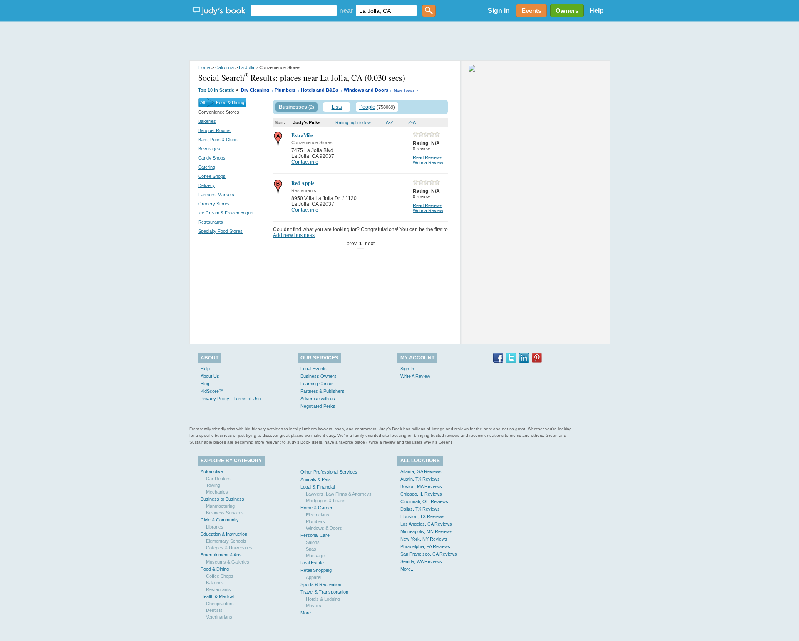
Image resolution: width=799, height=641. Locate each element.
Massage (315, 555)
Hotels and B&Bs (319, 89)
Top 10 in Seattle (216, 89)
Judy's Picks (306, 122)
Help (596, 10)
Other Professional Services (328, 471)
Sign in (499, 10)
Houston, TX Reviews (422, 516)
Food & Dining (230, 102)
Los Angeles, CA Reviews (426, 523)
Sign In (407, 368)
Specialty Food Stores (220, 231)
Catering (206, 167)
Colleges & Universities (229, 547)
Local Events (313, 368)
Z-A (412, 122)
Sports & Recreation (320, 584)
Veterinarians (219, 616)
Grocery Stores (214, 203)
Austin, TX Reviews (420, 478)
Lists (337, 107)
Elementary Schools (226, 541)
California (224, 67)
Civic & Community (220, 519)
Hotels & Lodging (323, 598)
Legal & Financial (317, 486)
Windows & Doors (324, 528)
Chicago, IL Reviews (421, 493)
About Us (210, 376)
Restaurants (210, 221)
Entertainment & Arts (221, 554)
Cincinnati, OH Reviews (424, 501)
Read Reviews (427, 157)
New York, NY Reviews (423, 538)
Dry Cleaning (255, 89)
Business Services (225, 512)
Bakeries (207, 121)
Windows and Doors (366, 89)
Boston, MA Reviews (421, 486)
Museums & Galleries (227, 561)
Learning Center (316, 383)
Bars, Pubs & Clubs (218, 139)
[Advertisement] (399, 41)
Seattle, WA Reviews (421, 561)
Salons (313, 542)
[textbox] (294, 10)
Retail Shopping (316, 570)
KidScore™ (212, 391)
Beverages (209, 148)
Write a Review (428, 162)
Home (204, 67)
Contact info (304, 162)
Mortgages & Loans (325, 500)
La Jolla (246, 67)
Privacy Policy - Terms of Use (231, 398)
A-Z (389, 122)
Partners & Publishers (322, 391)
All (202, 102)
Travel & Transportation (324, 591)
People (367, 107)
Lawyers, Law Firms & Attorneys (339, 493)
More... (307, 612)
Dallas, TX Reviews (420, 508)
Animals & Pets (315, 479)
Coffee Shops (212, 176)
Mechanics (217, 491)
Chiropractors (220, 603)
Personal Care (315, 535)
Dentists (214, 610)
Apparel (313, 577)
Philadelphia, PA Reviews (425, 546)
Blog (205, 383)
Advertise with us (317, 398)
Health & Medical (217, 596)
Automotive (212, 471)
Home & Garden (316, 507)
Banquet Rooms (214, 130)
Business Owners (318, 376)
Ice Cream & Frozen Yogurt (225, 212)
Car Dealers (218, 478)
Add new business (294, 235)
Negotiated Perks (317, 406)
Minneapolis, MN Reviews (426, 531)
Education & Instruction (224, 533)
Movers (313, 605)
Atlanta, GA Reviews (421, 471)
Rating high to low (353, 122)
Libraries (214, 526)
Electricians (317, 514)
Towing (213, 485)
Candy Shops (212, 157)
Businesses (293, 107)
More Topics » (406, 90)
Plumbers (285, 89)
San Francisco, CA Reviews (428, 553)
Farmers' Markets (216, 194)
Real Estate (312, 562)
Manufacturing (220, 506)
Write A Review (415, 376)
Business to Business (222, 498)
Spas (311, 548)
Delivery (206, 185)
